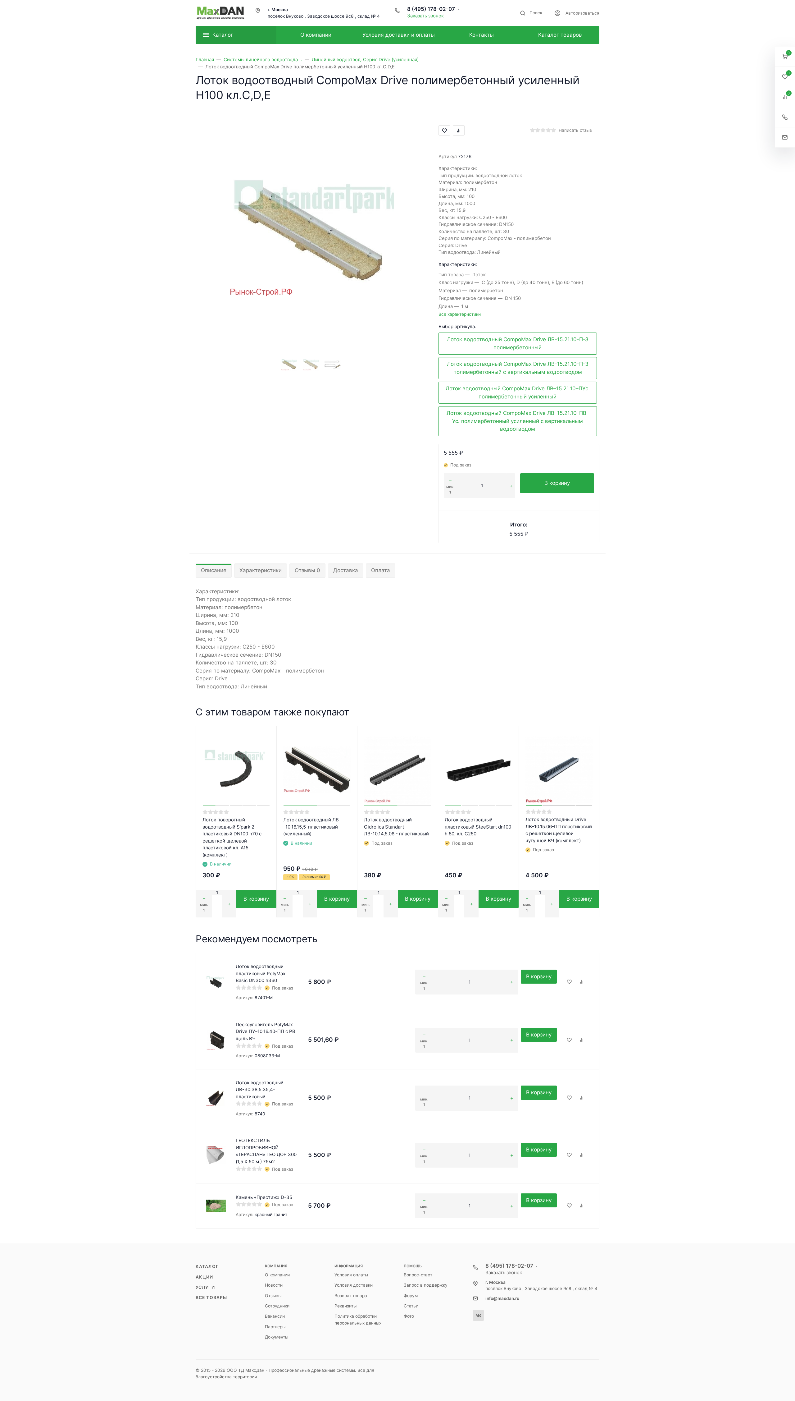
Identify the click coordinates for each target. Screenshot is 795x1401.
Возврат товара (350, 1295)
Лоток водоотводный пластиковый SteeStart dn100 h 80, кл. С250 (478, 827)
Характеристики (260, 570)
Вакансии (275, 1316)
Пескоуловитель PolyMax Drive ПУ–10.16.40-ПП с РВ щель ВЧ (265, 1031)
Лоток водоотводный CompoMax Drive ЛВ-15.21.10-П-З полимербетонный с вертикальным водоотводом (517, 368)
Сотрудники (277, 1305)
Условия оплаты (351, 1274)
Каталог (207, 1266)
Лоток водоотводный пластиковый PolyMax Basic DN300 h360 (260, 973)
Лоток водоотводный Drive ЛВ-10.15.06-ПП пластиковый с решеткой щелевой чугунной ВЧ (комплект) (558, 829)
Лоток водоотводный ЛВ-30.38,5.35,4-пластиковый (260, 1090)
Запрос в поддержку (425, 1285)
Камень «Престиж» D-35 (264, 1197)
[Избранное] (569, 982)
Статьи (411, 1305)
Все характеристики (459, 314)
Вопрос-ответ (418, 1274)
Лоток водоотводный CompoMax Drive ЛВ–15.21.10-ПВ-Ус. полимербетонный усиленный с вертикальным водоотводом (518, 421)
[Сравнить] (582, 982)
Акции (204, 1277)
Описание (213, 570)
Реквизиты (345, 1305)
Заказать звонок (425, 16)
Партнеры (275, 1326)
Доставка (345, 570)
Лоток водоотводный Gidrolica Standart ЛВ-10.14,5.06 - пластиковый (396, 827)
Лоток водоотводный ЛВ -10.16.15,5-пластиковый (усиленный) (311, 827)
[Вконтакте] (478, 1315)
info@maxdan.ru (502, 1298)
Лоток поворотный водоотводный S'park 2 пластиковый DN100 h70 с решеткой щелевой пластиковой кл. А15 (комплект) (231, 837)
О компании (277, 1274)
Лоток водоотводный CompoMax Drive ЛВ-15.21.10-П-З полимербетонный (517, 343)
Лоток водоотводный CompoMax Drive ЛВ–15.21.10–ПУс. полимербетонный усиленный (518, 392)
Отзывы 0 (307, 570)
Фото (409, 1316)
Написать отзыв (575, 130)
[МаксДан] (220, 13)
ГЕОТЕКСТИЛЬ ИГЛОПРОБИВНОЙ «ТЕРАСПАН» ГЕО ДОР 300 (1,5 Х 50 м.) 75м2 (266, 1150)
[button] (785, 57)
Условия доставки (353, 1285)
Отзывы (273, 1295)
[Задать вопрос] (785, 137)
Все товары (211, 1297)
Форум (411, 1295)
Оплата (380, 570)
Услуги (205, 1287)
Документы (276, 1336)
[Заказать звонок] (785, 117)
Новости (274, 1285)
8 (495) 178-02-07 (431, 9)
